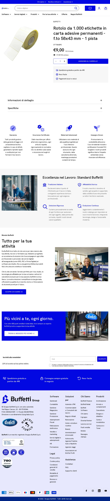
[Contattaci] (90, 8)
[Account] (99, 8)
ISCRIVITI (102, 359)
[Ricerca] (76, 8)
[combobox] (47, 8)
